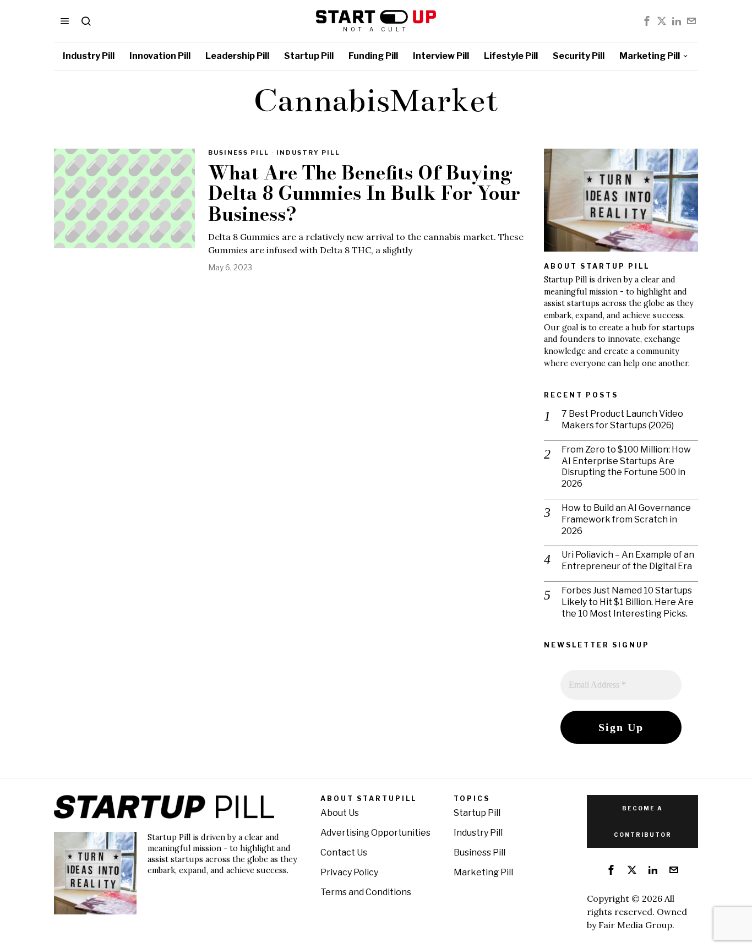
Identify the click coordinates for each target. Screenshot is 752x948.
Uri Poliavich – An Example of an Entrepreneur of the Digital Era (628, 560)
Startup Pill (477, 813)
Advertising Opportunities (375, 832)
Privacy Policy (349, 872)
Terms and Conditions (365, 892)
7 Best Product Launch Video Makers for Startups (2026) (622, 419)
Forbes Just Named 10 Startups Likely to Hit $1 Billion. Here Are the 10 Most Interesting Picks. (628, 602)
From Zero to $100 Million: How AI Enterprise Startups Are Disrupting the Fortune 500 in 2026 (626, 466)
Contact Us (343, 852)
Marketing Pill (483, 872)
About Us (339, 813)
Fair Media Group (635, 924)
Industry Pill (308, 152)
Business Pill (238, 152)
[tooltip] (646, 21)
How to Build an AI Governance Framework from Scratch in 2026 (626, 519)
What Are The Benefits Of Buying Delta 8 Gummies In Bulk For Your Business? (364, 194)
